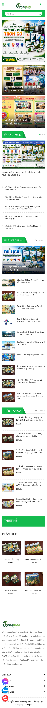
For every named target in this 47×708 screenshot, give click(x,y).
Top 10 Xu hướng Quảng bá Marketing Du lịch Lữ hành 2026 (29, 320)
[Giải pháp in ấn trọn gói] (23, 41)
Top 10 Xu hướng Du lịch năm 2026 (30, 354)
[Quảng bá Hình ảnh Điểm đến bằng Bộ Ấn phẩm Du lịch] (23, 259)
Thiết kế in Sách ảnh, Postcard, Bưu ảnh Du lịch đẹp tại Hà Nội (29, 451)
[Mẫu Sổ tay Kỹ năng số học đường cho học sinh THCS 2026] (23, 79)
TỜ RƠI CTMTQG (12, 134)
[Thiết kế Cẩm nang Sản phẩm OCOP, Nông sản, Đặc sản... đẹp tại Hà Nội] (8, 487)
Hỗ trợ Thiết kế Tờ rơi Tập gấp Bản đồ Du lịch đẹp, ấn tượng (30, 381)
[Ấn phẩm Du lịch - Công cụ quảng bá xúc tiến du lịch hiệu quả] (8, 369)
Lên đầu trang (23, 703)
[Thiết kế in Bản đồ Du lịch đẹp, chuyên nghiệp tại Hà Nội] (8, 438)
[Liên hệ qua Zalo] (5, 690)
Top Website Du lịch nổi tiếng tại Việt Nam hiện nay (31, 343)
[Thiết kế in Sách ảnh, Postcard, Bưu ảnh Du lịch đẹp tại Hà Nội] (8, 455)
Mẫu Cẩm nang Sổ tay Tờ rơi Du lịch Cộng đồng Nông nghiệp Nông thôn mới (30, 395)
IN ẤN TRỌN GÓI (12, 410)
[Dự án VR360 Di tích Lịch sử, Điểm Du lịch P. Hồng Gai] (8, 333)
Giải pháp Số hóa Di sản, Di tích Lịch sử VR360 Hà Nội (31, 281)
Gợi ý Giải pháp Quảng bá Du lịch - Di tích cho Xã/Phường (30, 307)
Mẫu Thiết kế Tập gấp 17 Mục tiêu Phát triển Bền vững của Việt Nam (23, 198)
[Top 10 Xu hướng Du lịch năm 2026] (8, 357)
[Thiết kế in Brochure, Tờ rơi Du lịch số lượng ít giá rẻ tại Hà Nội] (8, 471)
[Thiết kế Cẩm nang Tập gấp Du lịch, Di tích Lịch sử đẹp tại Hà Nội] (8, 422)
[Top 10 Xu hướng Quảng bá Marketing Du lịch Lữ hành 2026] (8, 322)
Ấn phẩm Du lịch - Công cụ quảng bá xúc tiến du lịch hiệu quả (31, 367)
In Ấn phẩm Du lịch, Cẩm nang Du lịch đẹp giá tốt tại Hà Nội (29, 500)
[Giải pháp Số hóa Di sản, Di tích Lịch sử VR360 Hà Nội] (8, 282)
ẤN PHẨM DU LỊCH (13, 240)
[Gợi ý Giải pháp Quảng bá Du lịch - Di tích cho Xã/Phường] (8, 309)
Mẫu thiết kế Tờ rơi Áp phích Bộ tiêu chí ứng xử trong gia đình (23, 227)
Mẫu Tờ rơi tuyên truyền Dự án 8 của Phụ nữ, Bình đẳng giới (22, 217)
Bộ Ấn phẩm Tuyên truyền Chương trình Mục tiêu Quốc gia (21, 173)
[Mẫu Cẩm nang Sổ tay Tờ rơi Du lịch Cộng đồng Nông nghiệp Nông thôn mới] (8, 397)
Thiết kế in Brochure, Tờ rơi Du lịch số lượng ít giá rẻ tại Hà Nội (29, 467)
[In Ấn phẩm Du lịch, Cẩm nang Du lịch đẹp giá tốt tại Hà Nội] (8, 504)
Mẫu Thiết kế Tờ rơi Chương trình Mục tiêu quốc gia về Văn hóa (23, 188)
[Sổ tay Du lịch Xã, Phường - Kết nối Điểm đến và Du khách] (8, 296)
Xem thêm (39, 240)
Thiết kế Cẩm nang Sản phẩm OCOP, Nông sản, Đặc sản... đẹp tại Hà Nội (29, 485)
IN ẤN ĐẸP (9, 534)
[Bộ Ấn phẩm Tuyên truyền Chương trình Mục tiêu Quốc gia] (23, 154)
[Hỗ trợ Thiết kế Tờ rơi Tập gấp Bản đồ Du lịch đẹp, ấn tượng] (8, 383)
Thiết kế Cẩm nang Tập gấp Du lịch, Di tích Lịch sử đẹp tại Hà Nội (29, 420)
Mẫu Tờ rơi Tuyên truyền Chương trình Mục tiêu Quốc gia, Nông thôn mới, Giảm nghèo (22, 207)
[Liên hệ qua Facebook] (5, 681)
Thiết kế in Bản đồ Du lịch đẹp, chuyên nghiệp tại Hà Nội (29, 435)
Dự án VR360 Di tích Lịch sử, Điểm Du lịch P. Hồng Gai (30, 333)
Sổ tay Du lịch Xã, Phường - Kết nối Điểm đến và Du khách (30, 293)
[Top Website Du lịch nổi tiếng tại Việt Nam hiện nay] (8, 345)
